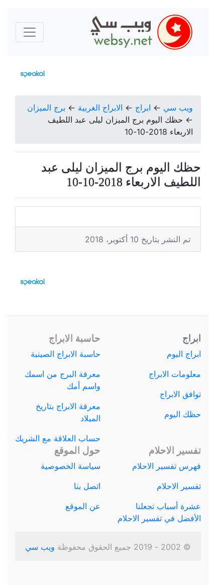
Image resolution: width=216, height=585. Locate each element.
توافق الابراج (180, 394)
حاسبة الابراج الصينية (65, 354)
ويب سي (178, 108)
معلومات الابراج (175, 374)
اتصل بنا (87, 486)
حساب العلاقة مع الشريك (57, 438)
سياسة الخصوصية (70, 466)
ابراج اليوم (184, 354)
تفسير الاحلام (179, 486)
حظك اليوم (182, 414)
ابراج (143, 108)
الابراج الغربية (100, 108)
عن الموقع (82, 506)
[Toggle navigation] (30, 32)
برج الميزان (46, 108)
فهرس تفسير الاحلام (166, 466)
